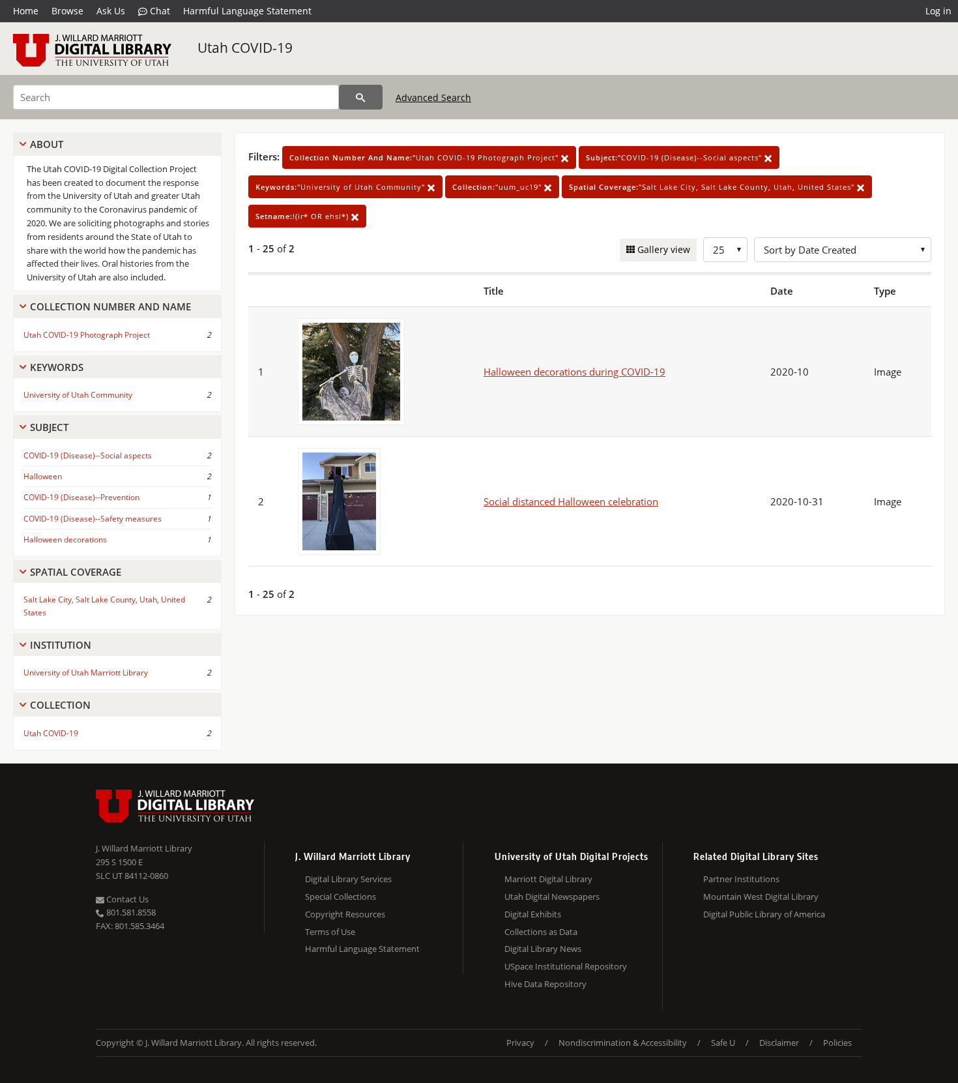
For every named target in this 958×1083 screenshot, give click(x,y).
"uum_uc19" (498, 187)
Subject (49, 427)
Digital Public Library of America (764, 914)
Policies (837, 1042)
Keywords (56, 367)
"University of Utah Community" (341, 187)
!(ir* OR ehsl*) (303, 216)
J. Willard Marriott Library (144, 848)
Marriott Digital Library (548, 879)
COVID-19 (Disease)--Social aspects (87, 455)
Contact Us (126, 899)
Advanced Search (433, 97)
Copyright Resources (345, 914)
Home (25, 11)
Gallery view (662, 249)
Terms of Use (330, 932)
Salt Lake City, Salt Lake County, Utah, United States (104, 605)
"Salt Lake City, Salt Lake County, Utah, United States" (713, 187)
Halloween (42, 476)
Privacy (520, 1042)
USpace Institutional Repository (565, 966)
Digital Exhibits (532, 914)
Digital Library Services (348, 879)
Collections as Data (540, 932)
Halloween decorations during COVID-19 (574, 371)
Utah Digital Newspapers (552, 896)
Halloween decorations (65, 539)
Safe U (723, 1042)
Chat (158, 11)
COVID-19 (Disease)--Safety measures (92, 518)
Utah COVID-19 (245, 47)
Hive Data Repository (545, 984)
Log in (938, 11)
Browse (67, 11)
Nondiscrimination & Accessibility (623, 1042)
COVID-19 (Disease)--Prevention (81, 497)
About (46, 144)
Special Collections (340, 896)
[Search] (361, 97)
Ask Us (110, 11)
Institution (60, 644)
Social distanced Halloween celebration (571, 501)
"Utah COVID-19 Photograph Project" (425, 157)
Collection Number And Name (110, 306)
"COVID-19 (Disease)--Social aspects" (675, 157)
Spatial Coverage (75, 571)
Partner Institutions (741, 879)
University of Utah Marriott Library (85, 672)
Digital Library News (542, 949)
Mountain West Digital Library (761, 896)
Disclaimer (779, 1042)
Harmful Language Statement (247, 11)
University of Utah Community (77, 394)
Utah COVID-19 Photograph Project (86, 334)
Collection (60, 704)
